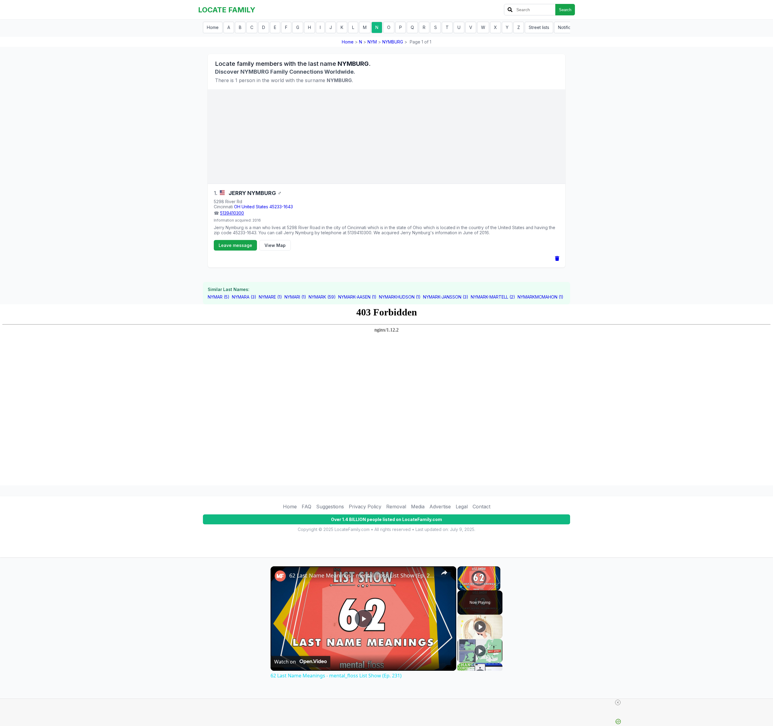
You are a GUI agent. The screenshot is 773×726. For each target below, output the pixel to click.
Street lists (539, 27)
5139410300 (232, 213)
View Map (275, 245)
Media (418, 507)
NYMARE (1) (270, 296)
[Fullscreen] (496, 586)
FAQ (306, 507)
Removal (396, 507)
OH (237, 206)
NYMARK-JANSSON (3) (445, 296)
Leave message (235, 245)
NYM (372, 41)
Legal (462, 507)
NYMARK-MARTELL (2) (493, 296)
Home (213, 27)
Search (565, 10)
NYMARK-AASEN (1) (357, 296)
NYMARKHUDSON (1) (400, 296)
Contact (481, 507)
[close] (618, 702)
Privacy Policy (365, 507)
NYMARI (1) (295, 296)
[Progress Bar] (478, 583)
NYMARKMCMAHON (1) (540, 296)
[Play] (461, 586)
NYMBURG (392, 41)
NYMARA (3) (244, 296)
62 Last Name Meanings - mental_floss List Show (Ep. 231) (362, 575)
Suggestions (330, 507)
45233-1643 (281, 206)
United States (255, 206)
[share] (444, 572)
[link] (280, 576)
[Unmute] (468, 586)
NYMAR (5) (218, 296)
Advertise (440, 507)
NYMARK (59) (322, 296)
